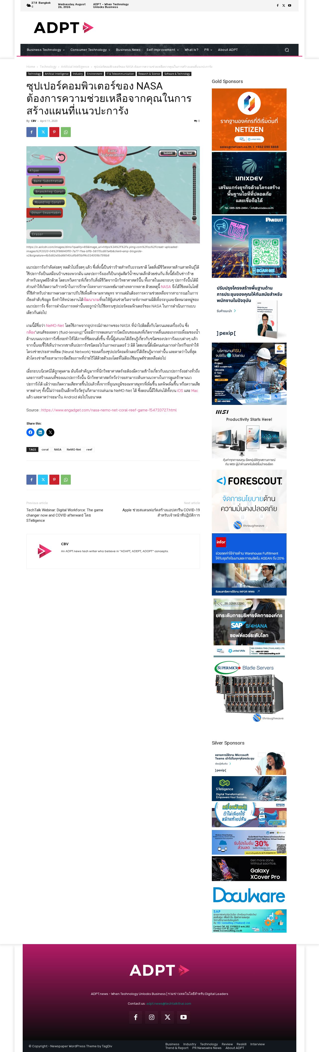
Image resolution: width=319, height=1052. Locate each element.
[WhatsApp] (66, 132)
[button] (287, 50)
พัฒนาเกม (91, 299)
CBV (33, 121)
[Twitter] (284, 6)
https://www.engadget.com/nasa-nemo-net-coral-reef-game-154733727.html (109, 410)
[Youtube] (290, 6)
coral (45, 449)
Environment (94, 73)
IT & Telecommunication (120, 73)
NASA (166, 286)
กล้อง (30, 332)
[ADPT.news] (64, 27)
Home (30, 67)
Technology (48, 67)
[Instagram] (151, 1017)
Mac (194, 390)
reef (89, 449)
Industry (78, 73)
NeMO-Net (55, 325)
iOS (180, 390)
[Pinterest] (54, 132)
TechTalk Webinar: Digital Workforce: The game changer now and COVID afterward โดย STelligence (64, 515)
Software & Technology (177, 73)
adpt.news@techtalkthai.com (168, 1003)
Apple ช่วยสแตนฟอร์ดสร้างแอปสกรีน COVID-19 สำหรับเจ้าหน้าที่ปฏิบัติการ (161, 513)
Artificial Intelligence (75, 67)
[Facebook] (278, 6)
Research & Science (149, 73)
